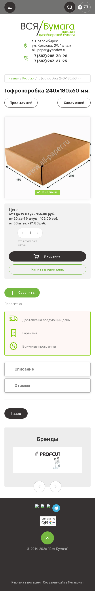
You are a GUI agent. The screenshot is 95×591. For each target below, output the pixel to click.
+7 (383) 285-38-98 (49, 56)
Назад (16, 413)
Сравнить (26, 293)
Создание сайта (55, 582)
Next (55, 486)
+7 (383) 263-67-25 (49, 61)
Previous (39, 486)
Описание (24, 369)
